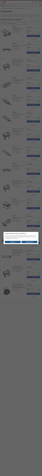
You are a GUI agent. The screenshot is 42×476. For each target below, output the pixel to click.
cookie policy (8, 238)
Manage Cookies (29, 242)
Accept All (13, 242)
